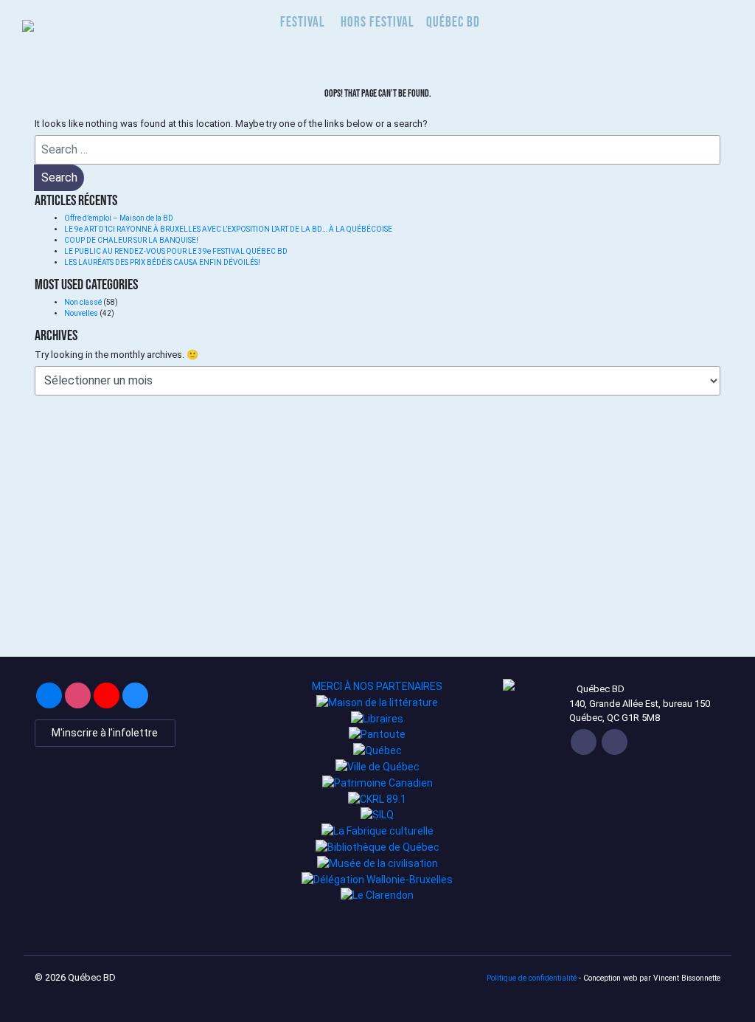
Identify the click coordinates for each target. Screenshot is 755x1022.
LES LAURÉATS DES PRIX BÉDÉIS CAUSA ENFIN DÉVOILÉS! (162, 262)
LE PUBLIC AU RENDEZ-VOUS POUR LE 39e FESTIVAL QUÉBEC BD (176, 251)
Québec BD (453, 22)
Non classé (83, 302)
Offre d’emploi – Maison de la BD (118, 218)
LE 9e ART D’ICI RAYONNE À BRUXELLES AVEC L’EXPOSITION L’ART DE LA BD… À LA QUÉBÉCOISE (228, 229)
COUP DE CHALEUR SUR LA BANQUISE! (131, 240)
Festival (302, 22)
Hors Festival (377, 22)
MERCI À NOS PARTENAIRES (377, 686)
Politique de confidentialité (532, 978)
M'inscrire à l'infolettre (105, 733)
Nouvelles (81, 313)
